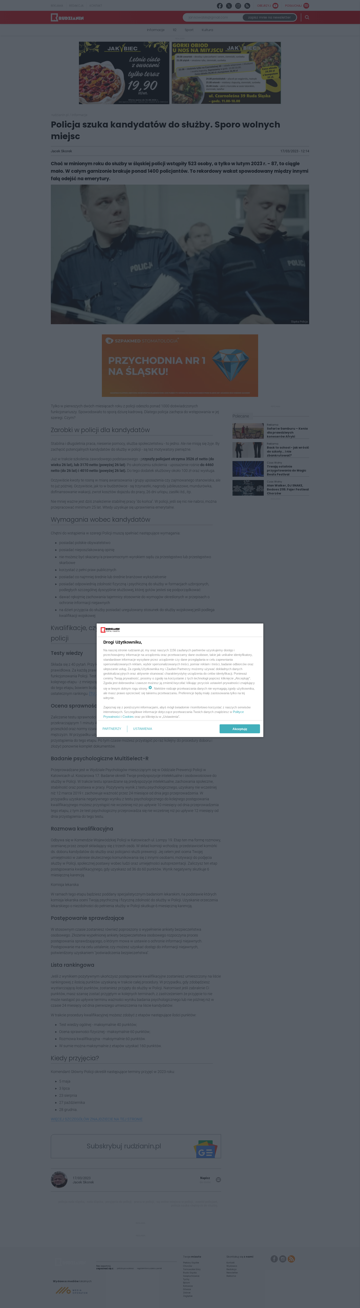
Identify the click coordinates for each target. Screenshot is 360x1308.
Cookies (128, 716)
